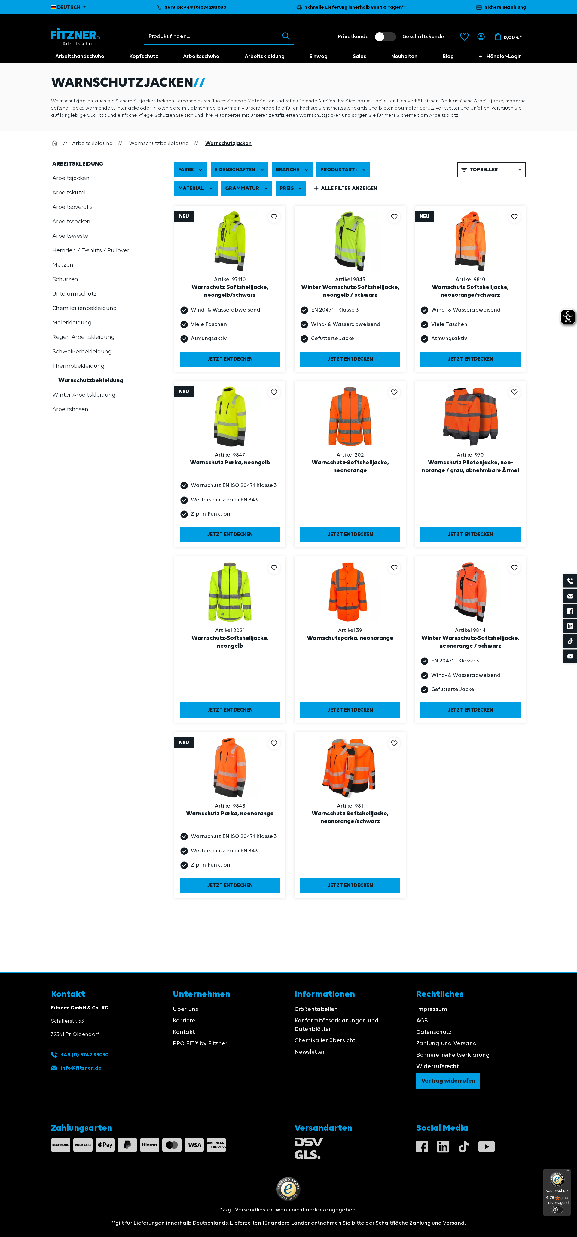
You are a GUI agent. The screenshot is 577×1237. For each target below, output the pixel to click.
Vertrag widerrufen (448, 1081)
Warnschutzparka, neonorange (350, 638)
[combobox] (211, 36)
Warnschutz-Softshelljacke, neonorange (350, 467)
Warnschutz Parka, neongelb (230, 463)
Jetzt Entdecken (230, 359)
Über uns (185, 1009)
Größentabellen (316, 1009)
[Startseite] (54, 144)
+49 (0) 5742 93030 (84, 1055)
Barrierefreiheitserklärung (453, 1055)
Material (191, 188)
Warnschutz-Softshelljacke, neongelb (230, 642)
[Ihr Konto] (481, 36)
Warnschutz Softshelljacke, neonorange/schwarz (470, 291)
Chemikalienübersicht (325, 1041)
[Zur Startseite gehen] (75, 36)
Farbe (186, 169)
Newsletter (310, 1052)
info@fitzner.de (81, 1068)
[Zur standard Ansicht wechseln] (443, 169)
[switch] (385, 36)
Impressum (431, 1009)
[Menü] (567, 1172)
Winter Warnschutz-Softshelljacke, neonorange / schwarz (470, 642)
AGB (422, 1021)
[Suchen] (286, 36)
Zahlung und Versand (446, 1044)
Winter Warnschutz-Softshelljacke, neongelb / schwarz (350, 291)
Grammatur (242, 188)
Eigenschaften (235, 169)
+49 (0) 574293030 (205, 7)
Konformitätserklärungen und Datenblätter (337, 1025)
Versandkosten (254, 1210)
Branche (288, 169)
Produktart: (339, 169)
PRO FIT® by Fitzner (200, 1044)
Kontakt (184, 1032)
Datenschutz (434, 1032)
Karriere (184, 1021)
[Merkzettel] (464, 36)
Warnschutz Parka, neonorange (230, 814)
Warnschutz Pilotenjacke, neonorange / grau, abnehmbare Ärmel (470, 467)
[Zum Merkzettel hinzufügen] (274, 217)
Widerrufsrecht (437, 1067)
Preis (287, 188)
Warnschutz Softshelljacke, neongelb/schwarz (229, 291)
